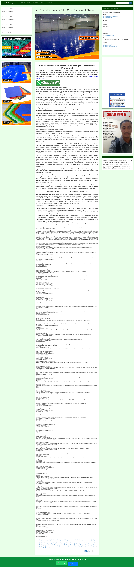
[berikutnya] (96, 551)
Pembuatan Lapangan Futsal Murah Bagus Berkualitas (74, 539)
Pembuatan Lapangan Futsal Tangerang (63, 542)
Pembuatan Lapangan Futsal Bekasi (87, 541)
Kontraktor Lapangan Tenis (7, 14)
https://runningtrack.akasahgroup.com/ (110, 46)
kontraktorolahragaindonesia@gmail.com (110, 16)
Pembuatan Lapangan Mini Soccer (123, 168)
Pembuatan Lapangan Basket (119, 160)
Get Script (113, 106)
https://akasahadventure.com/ (108, 50)
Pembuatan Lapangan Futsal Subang (84, 545)
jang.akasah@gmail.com (107, 17)
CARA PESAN (35, 2)
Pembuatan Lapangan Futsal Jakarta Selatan (89, 540)
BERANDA (23, 2)
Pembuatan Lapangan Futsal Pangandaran (57, 545)
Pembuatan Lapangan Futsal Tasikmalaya (42, 547)
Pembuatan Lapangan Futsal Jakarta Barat (60, 540)
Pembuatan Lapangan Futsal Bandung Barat (58, 543)
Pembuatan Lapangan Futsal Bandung (44, 543)
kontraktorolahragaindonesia (108, 35)
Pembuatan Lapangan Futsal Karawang (76, 544)
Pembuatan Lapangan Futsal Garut (50, 544)
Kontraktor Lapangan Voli (7, 16)
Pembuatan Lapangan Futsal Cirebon (90, 546)
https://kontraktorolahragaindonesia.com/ (110, 44)
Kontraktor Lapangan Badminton (8, 19)
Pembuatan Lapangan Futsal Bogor (50, 542)
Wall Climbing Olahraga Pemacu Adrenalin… (117, 101)
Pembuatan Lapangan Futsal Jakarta (46, 540)
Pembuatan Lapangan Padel (117, 166)
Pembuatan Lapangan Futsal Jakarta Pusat (74, 540)
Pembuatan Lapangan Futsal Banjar (65, 546)
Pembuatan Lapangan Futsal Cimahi (77, 546)
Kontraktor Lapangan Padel (7, 27)
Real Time (117, 106)
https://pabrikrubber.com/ (107, 45)
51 (93, 551)
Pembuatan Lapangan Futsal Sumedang (51, 546)
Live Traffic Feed (117, 94)
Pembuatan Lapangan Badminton (115, 163)
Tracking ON (121, 106)
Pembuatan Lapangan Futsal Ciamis (72, 543)
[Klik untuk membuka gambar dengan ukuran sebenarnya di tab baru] (67, 37)
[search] (130, 3)
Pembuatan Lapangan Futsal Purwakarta (71, 545)
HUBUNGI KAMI (49, 2)
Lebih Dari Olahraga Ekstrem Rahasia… (116, 98)
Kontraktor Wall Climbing (7, 32)
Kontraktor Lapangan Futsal (7, 8)
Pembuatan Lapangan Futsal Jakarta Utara (57, 541)
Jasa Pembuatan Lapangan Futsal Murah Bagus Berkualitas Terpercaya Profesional (51, 539)
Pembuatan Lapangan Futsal (108, 160)
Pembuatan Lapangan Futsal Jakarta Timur (43, 541)
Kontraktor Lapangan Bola (7, 24)
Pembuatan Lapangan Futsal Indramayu (63, 544)
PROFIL (28, 2)
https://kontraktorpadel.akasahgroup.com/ (110, 52)
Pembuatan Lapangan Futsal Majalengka (42, 545)
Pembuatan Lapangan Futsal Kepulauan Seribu (73, 541)
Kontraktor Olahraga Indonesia (10, 3)
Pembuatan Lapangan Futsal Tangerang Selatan (78, 542)
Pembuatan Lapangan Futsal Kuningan (90, 544)
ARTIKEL (42, 2)
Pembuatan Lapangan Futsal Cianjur (85, 543)
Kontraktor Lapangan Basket (7, 11)
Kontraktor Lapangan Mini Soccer (8, 22)
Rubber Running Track (6, 30)
